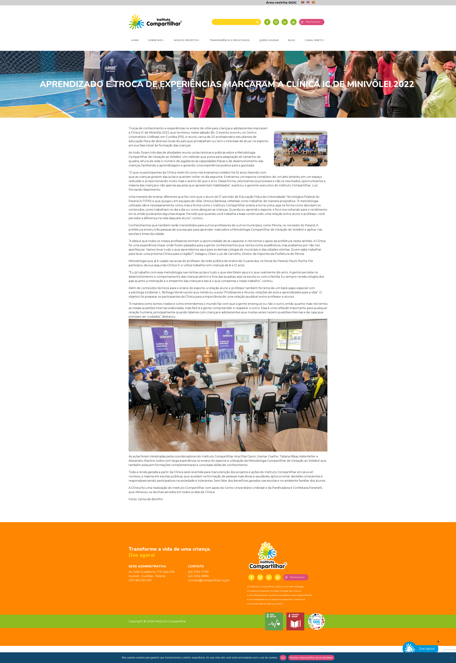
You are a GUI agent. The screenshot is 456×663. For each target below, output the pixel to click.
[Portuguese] (302, 2)
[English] (308, 2)
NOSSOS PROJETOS (186, 40)
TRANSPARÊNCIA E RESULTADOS (229, 40)
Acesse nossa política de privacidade (311, 657)
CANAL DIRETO (314, 40)
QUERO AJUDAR (269, 40)
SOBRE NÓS (155, 40)
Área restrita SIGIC (281, 2)
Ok (283, 657)
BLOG (291, 40)
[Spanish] (313, 2)
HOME (135, 40)
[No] (451, 657)
